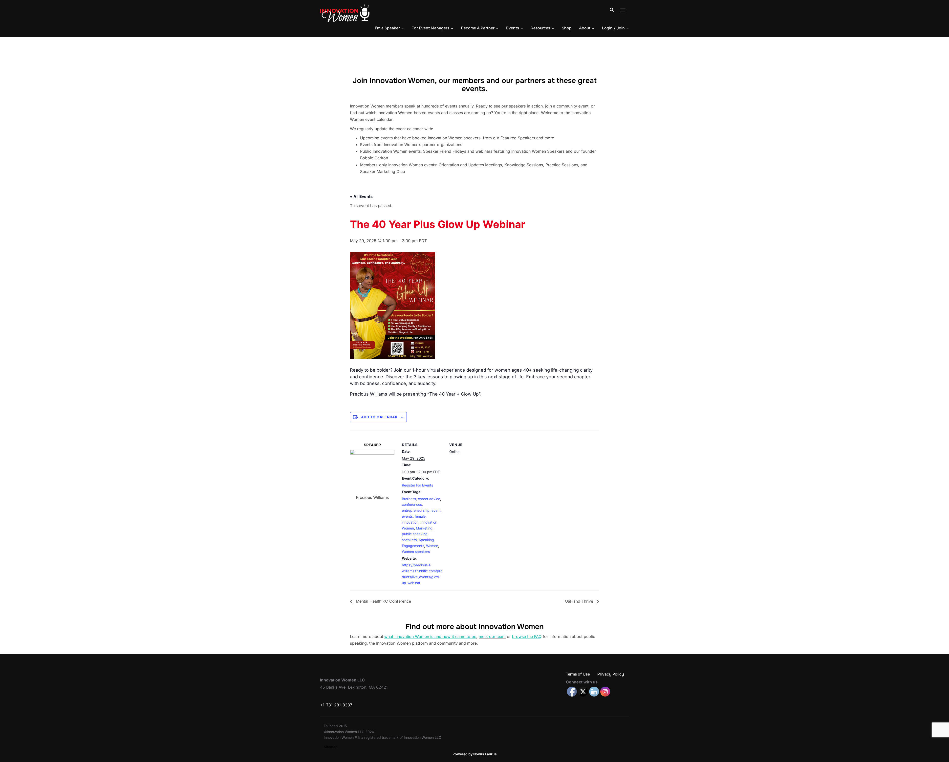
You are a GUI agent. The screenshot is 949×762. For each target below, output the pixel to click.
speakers (409, 540)
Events (512, 28)
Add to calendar (379, 417)
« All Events (361, 196)
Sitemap (331, 747)
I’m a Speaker (387, 28)
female (420, 516)
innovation (410, 522)
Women (432, 546)
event (436, 510)
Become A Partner (478, 28)
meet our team (492, 636)
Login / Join (613, 28)
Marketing (424, 528)
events (407, 516)
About (584, 28)
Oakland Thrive (579, 601)
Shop (567, 28)
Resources (540, 28)
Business (409, 499)
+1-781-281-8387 (336, 704)
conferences (412, 504)
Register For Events (417, 485)
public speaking (415, 534)
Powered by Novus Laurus (475, 754)
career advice (429, 499)
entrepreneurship (416, 510)
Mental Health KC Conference (383, 601)
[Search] (612, 9)
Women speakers (416, 552)
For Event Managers (430, 28)
